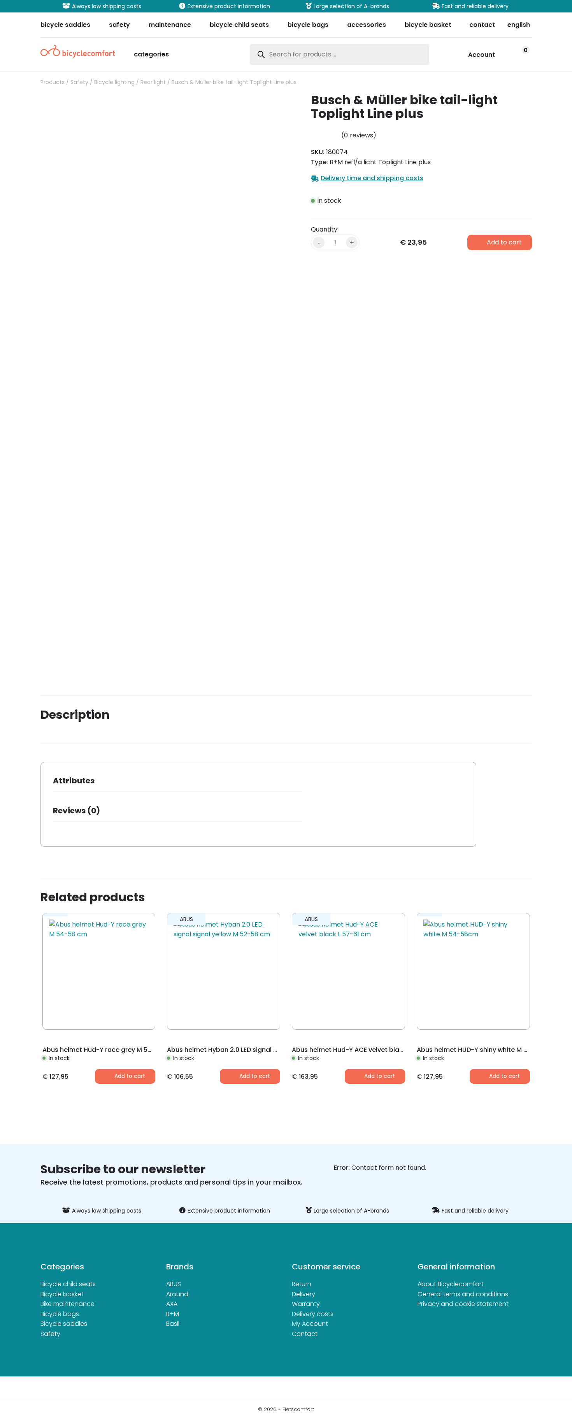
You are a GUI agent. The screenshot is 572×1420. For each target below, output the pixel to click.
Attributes (74, 780)
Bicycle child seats (68, 1284)
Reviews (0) (76, 810)
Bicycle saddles (63, 1323)
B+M (172, 1313)
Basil (172, 1323)
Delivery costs (312, 1313)
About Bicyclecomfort (451, 1284)
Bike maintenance (67, 1303)
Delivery (303, 1294)
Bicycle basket (62, 1294)
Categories (151, 55)
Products (52, 82)
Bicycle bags (59, 1313)
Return (301, 1284)
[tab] (177, 783)
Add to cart (504, 242)
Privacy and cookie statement (463, 1303)
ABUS (173, 1284)
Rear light (153, 82)
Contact (305, 1333)
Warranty (306, 1303)
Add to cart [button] (129, 1076)
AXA (171, 1303)
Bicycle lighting (114, 82)
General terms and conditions (463, 1294)
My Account (310, 1323)
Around (177, 1294)
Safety (79, 82)
